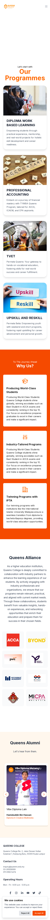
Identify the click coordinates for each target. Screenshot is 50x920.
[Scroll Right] (44, 794)
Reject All (25, 913)
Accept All (39, 913)
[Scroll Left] (6, 794)
